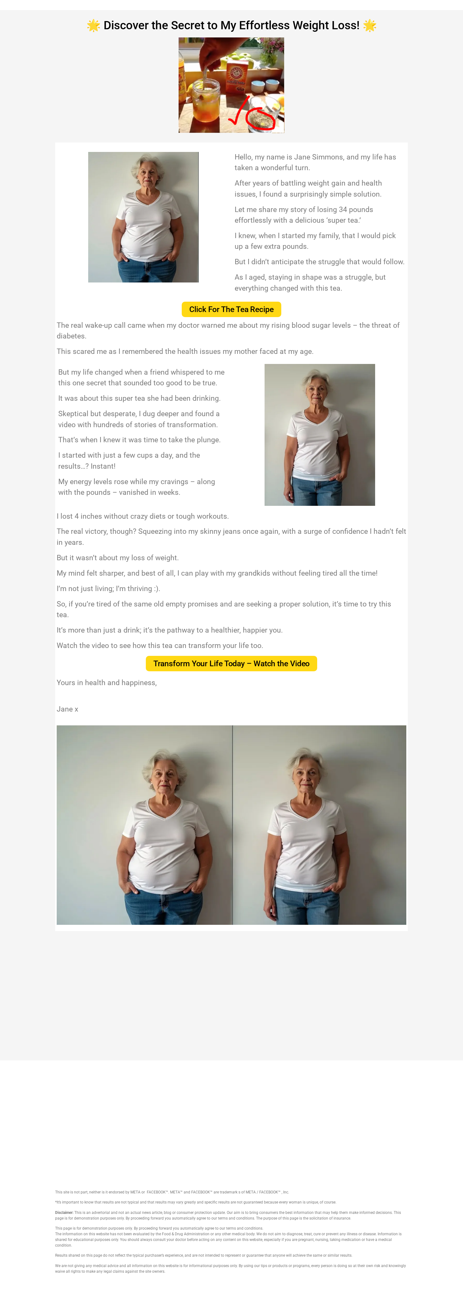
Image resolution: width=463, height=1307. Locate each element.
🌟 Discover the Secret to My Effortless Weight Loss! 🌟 (231, 25)
